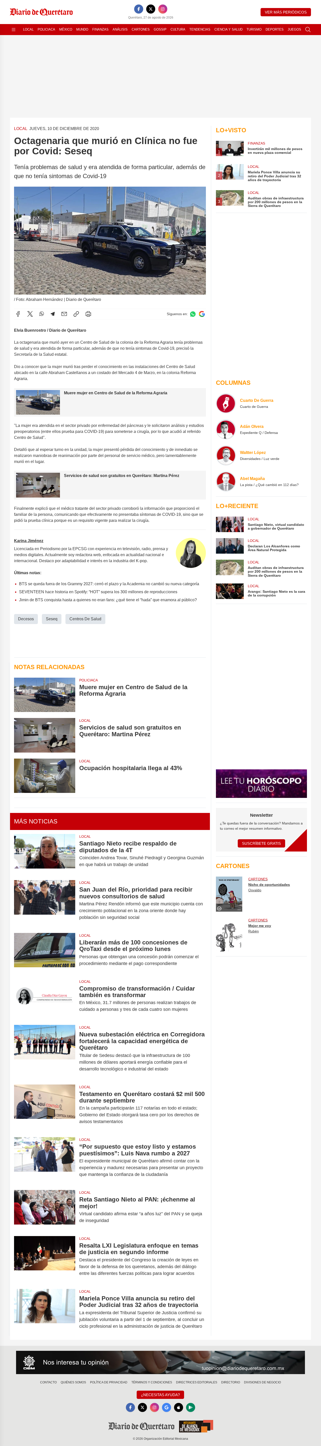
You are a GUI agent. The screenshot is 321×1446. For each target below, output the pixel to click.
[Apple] (178, 1407)
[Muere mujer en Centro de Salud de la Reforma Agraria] (44, 695)
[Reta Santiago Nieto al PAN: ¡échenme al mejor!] (44, 1210)
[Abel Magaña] (226, 481)
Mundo (82, 29)
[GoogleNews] (166, 1407)
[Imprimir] (88, 314)
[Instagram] (162, 9)
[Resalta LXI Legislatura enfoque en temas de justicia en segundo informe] (44, 1259)
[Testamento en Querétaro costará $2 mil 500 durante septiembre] (44, 1107)
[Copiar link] (76, 314)
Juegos (294, 29)
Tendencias (199, 29)
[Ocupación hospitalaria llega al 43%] (44, 776)
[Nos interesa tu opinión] (160, 1362)
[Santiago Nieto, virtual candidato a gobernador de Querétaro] (230, 524)
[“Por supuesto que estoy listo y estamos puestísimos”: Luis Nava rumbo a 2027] (44, 1160)
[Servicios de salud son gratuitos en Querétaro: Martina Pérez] (44, 735)
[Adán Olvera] (226, 429)
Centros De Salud (85, 619)
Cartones (141, 29)
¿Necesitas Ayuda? (160, 1395)
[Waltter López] (226, 455)
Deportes (275, 29)
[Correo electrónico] (64, 314)
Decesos (26, 619)
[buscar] (308, 30)
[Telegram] (52, 314)
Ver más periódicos (286, 12)
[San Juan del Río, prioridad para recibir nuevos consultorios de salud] (44, 903)
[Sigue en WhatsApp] (193, 314)
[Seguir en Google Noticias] (202, 314)
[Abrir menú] (13, 29)
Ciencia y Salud (228, 29)
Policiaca (46, 29)
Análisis (120, 29)
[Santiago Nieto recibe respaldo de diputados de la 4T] (44, 854)
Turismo (254, 29)
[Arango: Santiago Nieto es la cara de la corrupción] (230, 591)
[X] (150, 9)
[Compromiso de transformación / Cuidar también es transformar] (44, 999)
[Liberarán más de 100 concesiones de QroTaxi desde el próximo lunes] (44, 953)
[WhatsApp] (41, 314)
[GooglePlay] (190, 1407)
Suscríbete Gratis (261, 843)
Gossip (160, 29)
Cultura (178, 29)
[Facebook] (138, 9)
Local (28, 29)
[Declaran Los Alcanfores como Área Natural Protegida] (230, 546)
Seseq (51, 619)
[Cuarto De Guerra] (226, 403)
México (65, 29)
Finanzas (100, 29)
